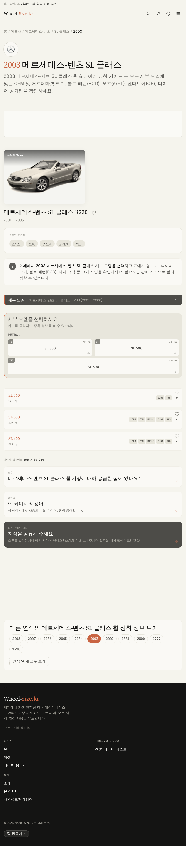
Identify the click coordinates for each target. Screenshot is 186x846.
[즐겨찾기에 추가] (94, 213)
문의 (7, 791)
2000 (141, 638)
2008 (16, 638)
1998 (16, 649)
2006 (47, 638)
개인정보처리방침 (18, 799)
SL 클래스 (61, 31)
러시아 (64, 243)
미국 (79, 243)
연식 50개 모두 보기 (29, 661)
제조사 (16, 31)
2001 (125, 638)
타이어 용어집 (15, 765)
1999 (157, 638)
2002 (110, 638)
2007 (32, 638)
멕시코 (47, 243)
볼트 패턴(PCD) (83, 83)
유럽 (32, 243)
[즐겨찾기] (158, 14)
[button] (93, 300)
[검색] (148, 14)
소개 (7, 783)
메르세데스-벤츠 (37, 31)
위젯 (7, 757)
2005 (63, 638)
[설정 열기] (168, 14)
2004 (79, 638)
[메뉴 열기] (178, 14)
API (6, 749)
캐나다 (16, 243)
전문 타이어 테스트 (111, 749)
